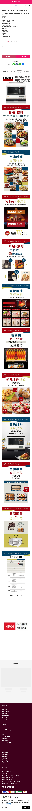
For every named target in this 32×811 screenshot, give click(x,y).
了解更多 (8, 804)
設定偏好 (4, 807)
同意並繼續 (26, 807)
